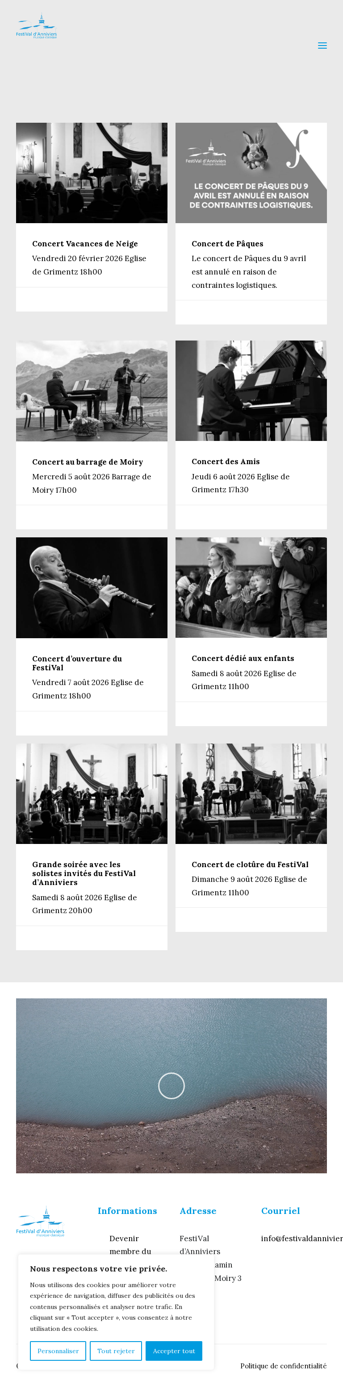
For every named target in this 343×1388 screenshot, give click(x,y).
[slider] (165, 1166)
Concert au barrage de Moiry (87, 462)
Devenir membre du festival (130, 1252)
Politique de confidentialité (283, 1366)
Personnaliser (58, 1351)
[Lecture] (21, 1166)
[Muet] (308, 1166)
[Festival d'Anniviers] (36, 45)
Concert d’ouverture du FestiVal (77, 663)
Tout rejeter (116, 1351)
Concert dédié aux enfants (243, 658)
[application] (171, 1085)
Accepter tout (174, 1351)
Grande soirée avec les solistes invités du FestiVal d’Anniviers (84, 874)
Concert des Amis (226, 461)
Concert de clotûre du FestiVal (250, 864)
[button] (171, 1085)
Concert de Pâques (228, 244)
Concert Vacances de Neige (85, 244)
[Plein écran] (320, 1166)
